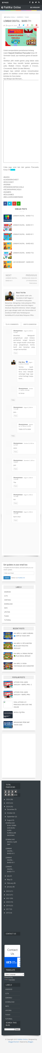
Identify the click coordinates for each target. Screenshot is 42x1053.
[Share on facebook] (5, 204)
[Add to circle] (32, 2)
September (11, 816)
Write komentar (29, 324)
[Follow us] (35, 2)
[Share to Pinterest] (36, 25)
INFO (6, 608)
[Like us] (29, 2)
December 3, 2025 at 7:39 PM (23, 461)
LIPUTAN (7, 612)
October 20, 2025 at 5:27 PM (23, 444)
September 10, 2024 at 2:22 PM (26, 425)
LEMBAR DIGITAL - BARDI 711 (10, 869)
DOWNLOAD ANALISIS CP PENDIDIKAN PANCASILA (29, 280)
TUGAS (6, 616)
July (8, 876)
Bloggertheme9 (13, 1042)
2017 (8, 909)
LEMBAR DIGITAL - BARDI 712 (23, 216)
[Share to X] (23, 25)
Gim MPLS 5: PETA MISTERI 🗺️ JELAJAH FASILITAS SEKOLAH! (23, 645)
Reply (15, 353)
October (10, 813)
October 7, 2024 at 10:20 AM (26, 389)
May (8, 879)
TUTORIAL (7, 620)
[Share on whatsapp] (18, 204)
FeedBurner (21, 578)
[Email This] (32, 25)
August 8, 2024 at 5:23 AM (23, 331)
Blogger (30, 1042)
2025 (8, 803)
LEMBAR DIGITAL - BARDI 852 (23, 243)
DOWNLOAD (8, 604)
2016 (8, 913)
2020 (8, 902)
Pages (5, 2)
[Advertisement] (21, 755)
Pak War (22, 362)
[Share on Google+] (28, 25)
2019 (8, 905)
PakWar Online (23, 1039)
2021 (8, 898)
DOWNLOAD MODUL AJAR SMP (11, 841)
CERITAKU (7, 600)
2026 (8, 799)
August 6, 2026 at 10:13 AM (23, 495)
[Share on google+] (14, 204)
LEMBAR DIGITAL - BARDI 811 (23, 234)
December (11, 809)
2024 (8, 807)
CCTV (6, 596)
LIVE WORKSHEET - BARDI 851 (23, 262)
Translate (11, 980)
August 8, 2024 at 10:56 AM (25, 363)
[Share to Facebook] (19, 25)
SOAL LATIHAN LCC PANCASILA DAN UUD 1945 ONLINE (23, 704)
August (9, 820)
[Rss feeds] (38, 2)
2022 (8, 895)
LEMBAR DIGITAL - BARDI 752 (23, 253)
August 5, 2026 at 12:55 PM (23, 478)
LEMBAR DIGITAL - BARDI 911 (23, 225)
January (10, 887)
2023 (8, 891)
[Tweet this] (10, 204)
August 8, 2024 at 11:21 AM (23, 408)
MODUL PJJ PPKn (19, 712)
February (10, 883)
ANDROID (7, 592)
